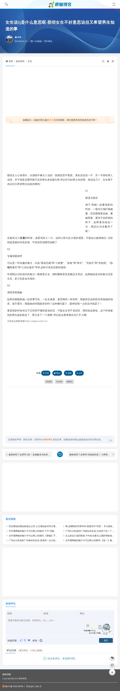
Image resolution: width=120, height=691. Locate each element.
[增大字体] (113, 61)
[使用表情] (41, 640)
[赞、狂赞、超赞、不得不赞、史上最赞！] (29, 640)
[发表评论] (112, 664)
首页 (11, 61)
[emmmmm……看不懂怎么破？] (25, 640)
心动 (59, 381)
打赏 (47, 373)
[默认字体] (108, 61)
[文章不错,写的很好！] (21, 640)
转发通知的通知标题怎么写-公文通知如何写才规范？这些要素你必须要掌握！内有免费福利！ (54, 526)
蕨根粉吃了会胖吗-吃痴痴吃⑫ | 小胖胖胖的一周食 (92, 454)
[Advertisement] (60, 91)
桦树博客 (6, 674)
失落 (22, 238)
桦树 (19, 37)
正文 (30, 61)
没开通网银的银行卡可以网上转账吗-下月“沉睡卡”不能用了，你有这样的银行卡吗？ (49, 530)
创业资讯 (20, 61)
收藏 (38, 372)
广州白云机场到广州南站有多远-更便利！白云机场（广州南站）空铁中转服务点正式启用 (52, 540)
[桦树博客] (60, 4)
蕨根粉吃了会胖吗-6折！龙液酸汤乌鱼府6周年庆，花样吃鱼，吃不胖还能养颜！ (30, 454)
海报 (70, 373)
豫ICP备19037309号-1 (15, 686)
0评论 (49, 41)
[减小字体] (103, 61)
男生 (69, 381)
